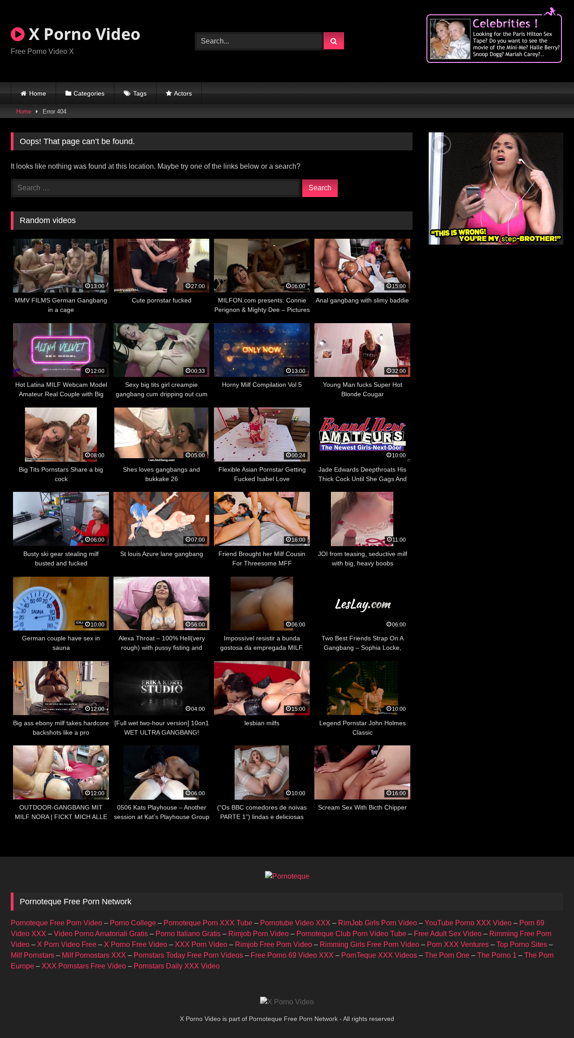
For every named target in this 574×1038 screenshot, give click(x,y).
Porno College (133, 923)
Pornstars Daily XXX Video (177, 966)
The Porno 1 (497, 955)
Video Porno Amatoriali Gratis (101, 933)
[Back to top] (546, 1011)
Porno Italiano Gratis (188, 933)
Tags (140, 93)
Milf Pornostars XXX (94, 955)
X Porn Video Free (66, 944)
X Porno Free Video (135, 944)
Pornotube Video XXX (295, 923)
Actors (183, 93)
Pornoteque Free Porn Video (56, 923)
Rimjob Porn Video (258, 933)
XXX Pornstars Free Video (84, 966)
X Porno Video (82, 34)
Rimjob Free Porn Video (273, 944)
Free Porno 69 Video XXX (292, 955)
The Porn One (447, 955)
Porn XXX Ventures (458, 944)
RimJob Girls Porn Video (377, 923)
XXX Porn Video (201, 944)
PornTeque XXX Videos (379, 955)
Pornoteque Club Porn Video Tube (351, 933)
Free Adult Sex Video (448, 933)
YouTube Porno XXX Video (468, 923)
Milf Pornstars (32, 955)
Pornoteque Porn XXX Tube (208, 923)
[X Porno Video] (287, 1002)
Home (37, 93)
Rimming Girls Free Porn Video (369, 944)
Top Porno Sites (521, 944)
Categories (89, 93)
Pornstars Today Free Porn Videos (188, 955)
